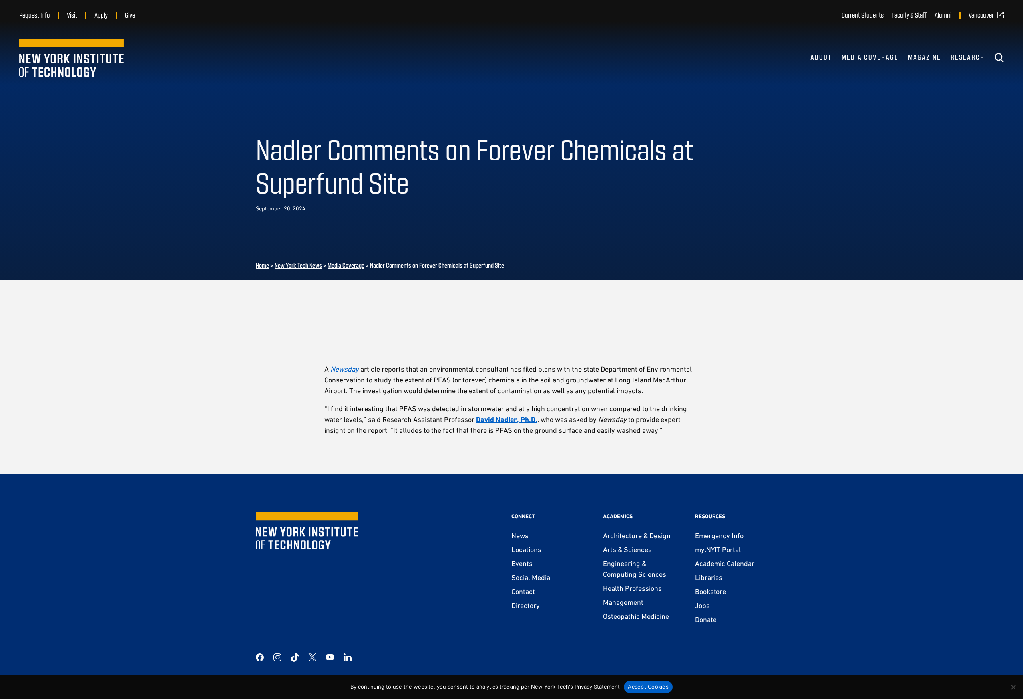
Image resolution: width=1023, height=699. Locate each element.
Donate (705, 619)
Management (623, 602)
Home (262, 265)
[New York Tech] (71, 58)
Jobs (702, 605)
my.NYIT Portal (718, 549)
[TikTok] (295, 657)
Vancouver (981, 15)
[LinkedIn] (348, 657)
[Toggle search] (999, 58)
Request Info (34, 15)
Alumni (943, 15)
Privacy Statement (597, 686)
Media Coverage (870, 57)
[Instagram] (277, 657)
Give (130, 15)
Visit (72, 15)
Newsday (344, 369)
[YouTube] (330, 657)
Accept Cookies (648, 686)
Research (968, 57)
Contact (523, 591)
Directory (526, 605)
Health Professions (632, 588)
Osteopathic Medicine (636, 616)
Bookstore (710, 591)
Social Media (531, 577)
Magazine (924, 57)
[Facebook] (260, 657)
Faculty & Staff (909, 15)
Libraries (708, 577)
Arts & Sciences (627, 549)
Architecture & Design (637, 535)
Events (522, 563)
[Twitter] (312, 657)
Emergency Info (719, 535)
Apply (101, 15)
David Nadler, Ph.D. (506, 419)
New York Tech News (298, 265)
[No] (1013, 687)
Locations (526, 549)
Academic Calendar (724, 563)
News (520, 535)
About (821, 57)
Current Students (863, 15)
